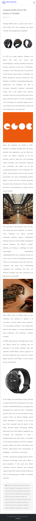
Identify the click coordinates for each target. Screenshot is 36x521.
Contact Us (18, 518)
